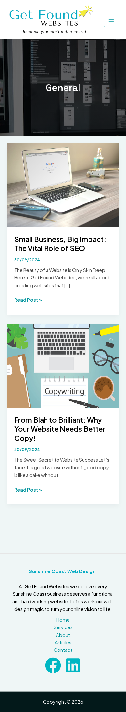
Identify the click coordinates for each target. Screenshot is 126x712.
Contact (63, 650)
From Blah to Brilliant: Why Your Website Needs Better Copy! (59, 429)
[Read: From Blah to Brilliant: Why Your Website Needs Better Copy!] (63, 365)
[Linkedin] (73, 665)
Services (63, 627)
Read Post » (28, 300)
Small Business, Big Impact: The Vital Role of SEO (60, 243)
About (63, 635)
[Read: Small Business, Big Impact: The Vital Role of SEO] (63, 185)
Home (63, 620)
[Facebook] (53, 665)
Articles (63, 642)
